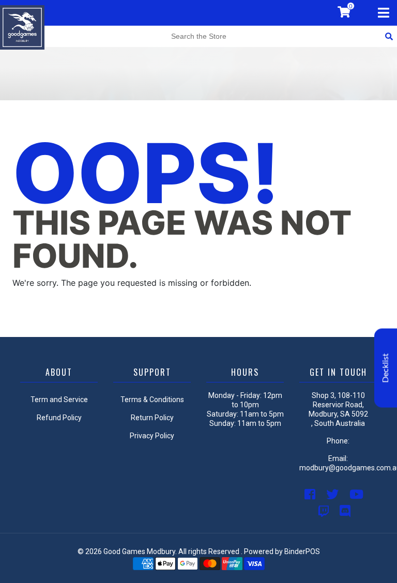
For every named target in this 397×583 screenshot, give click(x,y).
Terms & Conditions (152, 399)
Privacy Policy (152, 436)
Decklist (385, 368)
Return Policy (152, 417)
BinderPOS (302, 551)
